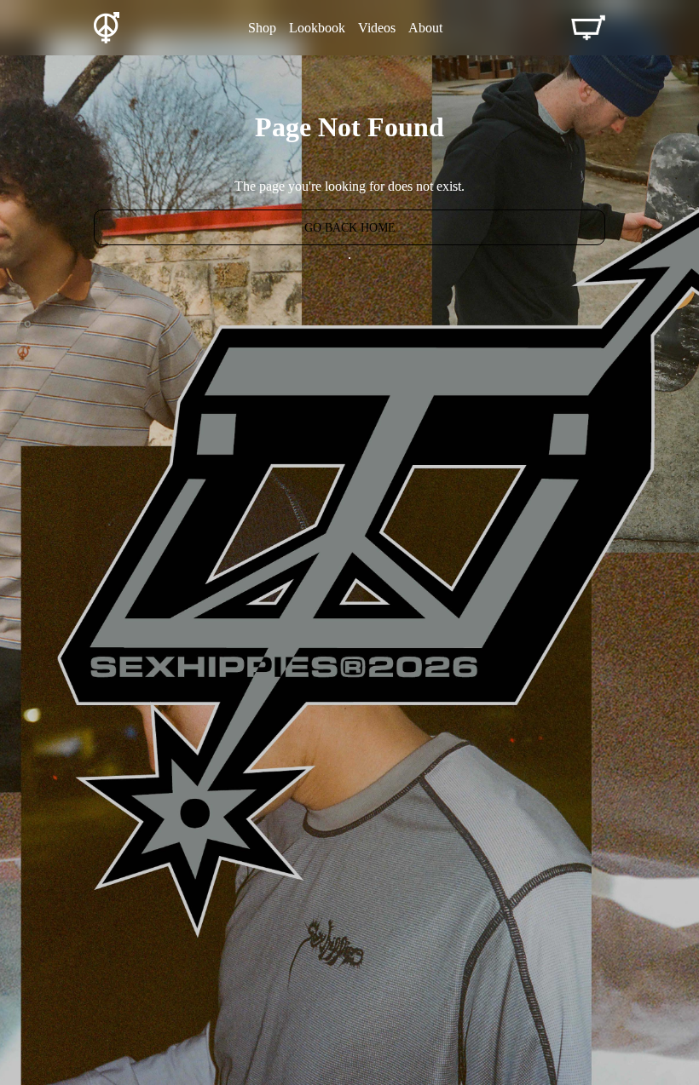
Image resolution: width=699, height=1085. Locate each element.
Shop (262, 27)
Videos (377, 27)
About (425, 27)
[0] (588, 27)
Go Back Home (350, 227)
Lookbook (317, 27)
